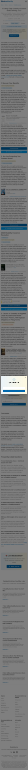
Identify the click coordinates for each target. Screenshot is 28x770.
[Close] (25, 377)
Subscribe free (13, 391)
